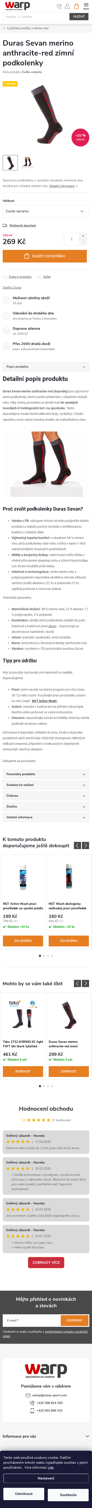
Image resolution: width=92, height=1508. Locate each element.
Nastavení (46, 1478)
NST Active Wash (44, 701)
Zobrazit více (46, 1262)
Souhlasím (68, 1494)
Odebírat (75, 1320)
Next (85, 845)
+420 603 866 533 (50, 1410)
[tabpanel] (23, 902)
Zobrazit (23, 1071)
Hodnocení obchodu (46, 1109)
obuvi (52, 626)
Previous (77, 845)
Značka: (12, 288)
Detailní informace (61, 186)
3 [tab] (48, 956)
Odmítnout (24, 1493)
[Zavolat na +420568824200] (59, 6)
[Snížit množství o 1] (83, 242)
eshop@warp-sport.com (49, 1395)
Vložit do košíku (48, 256)
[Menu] (86, 6)
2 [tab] (44, 956)
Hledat (79, 17)
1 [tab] (40, 956)
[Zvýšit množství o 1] (83, 236)
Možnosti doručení (23, 225)
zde (51, 1467)
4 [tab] (52, 956)
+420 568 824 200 (50, 1403)
